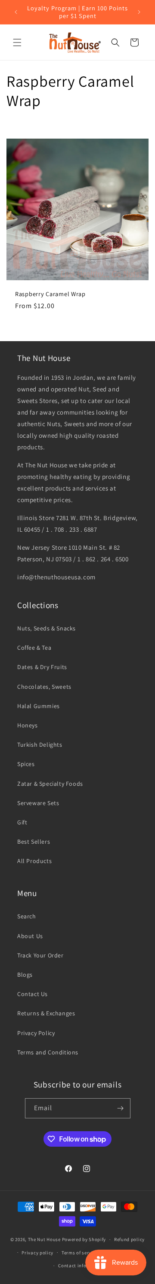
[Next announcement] (139, 12)
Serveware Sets (38, 803)
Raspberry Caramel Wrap (50, 294)
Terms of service (80, 1253)
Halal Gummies (38, 706)
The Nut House (44, 1239)
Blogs (25, 974)
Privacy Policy (36, 1033)
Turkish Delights (39, 744)
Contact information (81, 1266)
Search (26, 916)
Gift (22, 822)
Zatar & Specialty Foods (50, 783)
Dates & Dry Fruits (42, 667)
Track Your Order (40, 955)
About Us (30, 936)
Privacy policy (37, 1253)
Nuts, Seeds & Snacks (46, 628)
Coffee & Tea (34, 647)
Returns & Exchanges (46, 1013)
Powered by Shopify (84, 1239)
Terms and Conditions (47, 1052)
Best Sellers (33, 841)
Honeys (27, 725)
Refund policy (129, 1239)
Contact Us (32, 994)
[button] (17, 42)
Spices (26, 764)
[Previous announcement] (15, 12)
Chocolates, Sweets (44, 686)
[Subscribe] (120, 1108)
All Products (34, 861)
